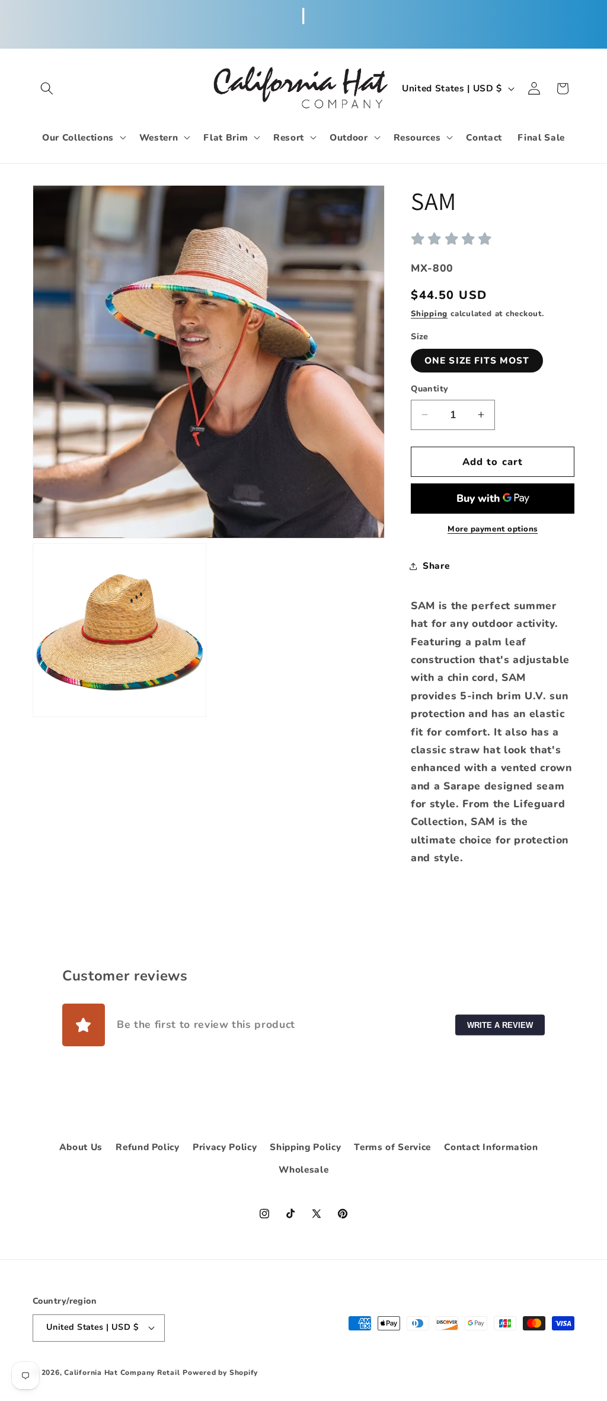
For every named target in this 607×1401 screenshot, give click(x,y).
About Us (81, 1147)
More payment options (493, 529)
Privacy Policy (225, 1147)
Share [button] (436, 565)
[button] (47, 88)
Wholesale (304, 1169)
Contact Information (491, 1147)
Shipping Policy (305, 1147)
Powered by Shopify (220, 1372)
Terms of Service (392, 1147)
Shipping (429, 313)
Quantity (430, 388)
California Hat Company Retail (122, 1372)
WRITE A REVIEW (500, 1024)
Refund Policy (148, 1147)
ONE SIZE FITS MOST (476, 360)
